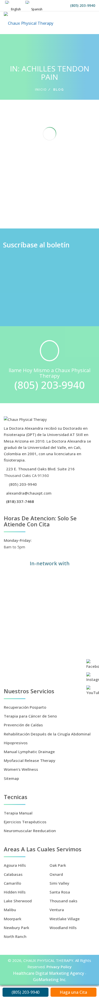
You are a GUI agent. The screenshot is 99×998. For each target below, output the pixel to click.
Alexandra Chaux (40, 191)
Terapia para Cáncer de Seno (30, 716)
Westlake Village (65, 918)
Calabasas (13, 874)
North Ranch (15, 936)
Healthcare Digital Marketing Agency (48, 973)
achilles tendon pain (46, 197)
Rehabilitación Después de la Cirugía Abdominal (47, 733)
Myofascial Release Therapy (29, 760)
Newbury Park (16, 927)
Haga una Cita (73, 992)
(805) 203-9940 (82, 5)
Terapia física (42, 204)
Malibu (10, 909)
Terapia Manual (18, 812)
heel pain (79, 197)
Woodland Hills (63, 927)
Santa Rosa (60, 891)
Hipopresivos (16, 742)
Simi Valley (59, 883)
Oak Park (58, 865)
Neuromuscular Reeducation (30, 830)
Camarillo (12, 883)
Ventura (57, 909)
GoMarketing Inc (49, 979)
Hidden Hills (15, 891)
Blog (67, 197)
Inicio (41, 89)
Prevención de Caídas (23, 724)
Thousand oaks (63, 900)
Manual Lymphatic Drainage (29, 751)
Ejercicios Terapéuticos (25, 821)
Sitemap (11, 778)
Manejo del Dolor (17, 204)
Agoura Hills (15, 865)
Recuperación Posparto (25, 707)
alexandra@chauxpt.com (28, 493)
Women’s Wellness (21, 769)
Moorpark (12, 918)
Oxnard (56, 874)
